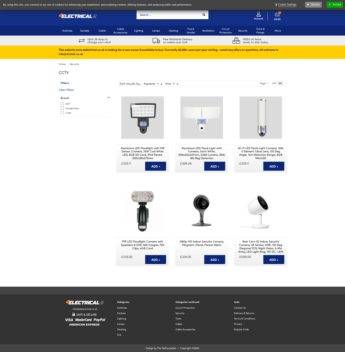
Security (243, 30)
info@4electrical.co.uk (85, 308)
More (278, 30)
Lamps (156, 30)
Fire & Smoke (191, 30)
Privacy (238, 323)
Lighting (138, 30)
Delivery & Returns (244, 313)
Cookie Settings (287, 4)
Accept (337, 4)
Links (237, 301)
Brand (65, 98)
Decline (315, 4)
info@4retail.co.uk (71, 54)
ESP (67, 103)
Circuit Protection (225, 30)
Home (62, 64)
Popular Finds (241, 329)
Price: (168, 83)
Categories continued (187, 301)
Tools (178, 318)
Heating (173, 30)
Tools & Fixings (260, 30)
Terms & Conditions (244, 318)
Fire (119, 334)
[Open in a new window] (165, 94)
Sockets (84, 30)
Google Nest (72, 108)
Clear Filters (66, 90)
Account (258, 18)
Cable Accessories (120, 30)
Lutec (68, 112)
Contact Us (240, 307)
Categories (123, 301)
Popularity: (150, 83)
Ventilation (208, 30)
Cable (102, 30)
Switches (67, 30)
